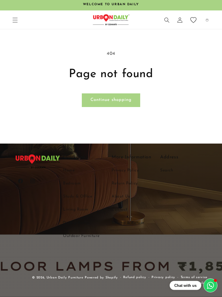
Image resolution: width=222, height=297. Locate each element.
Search (166, 170)
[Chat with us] (210, 285)
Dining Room (76, 223)
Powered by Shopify (101, 277)
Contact (119, 209)
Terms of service (194, 277)
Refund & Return (128, 223)
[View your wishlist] (193, 20)
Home (69, 170)
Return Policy (125, 183)
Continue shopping (111, 100)
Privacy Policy (125, 170)
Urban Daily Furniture (66, 277)
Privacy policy (163, 277)
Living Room (75, 209)
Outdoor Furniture (81, 236)
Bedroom (72, 183)
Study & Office (77, 196)
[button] (15, 20)
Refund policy (134, 277)
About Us (121, 196)
